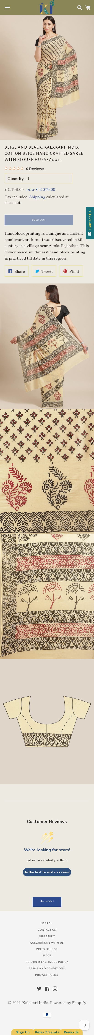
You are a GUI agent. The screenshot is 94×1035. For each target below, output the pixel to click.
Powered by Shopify (68, 1002)
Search (47, 923)
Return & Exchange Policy (47, 961)
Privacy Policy (47, 974)
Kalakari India (35, 1002)
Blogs (47, 955)
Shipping (37, 196)
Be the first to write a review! (47, 872)
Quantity (16, 178)
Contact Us (47, 929)
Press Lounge (47, 949)
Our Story (47, 936)
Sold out (39, 219)
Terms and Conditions (47, 968)
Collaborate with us (47, 942)
